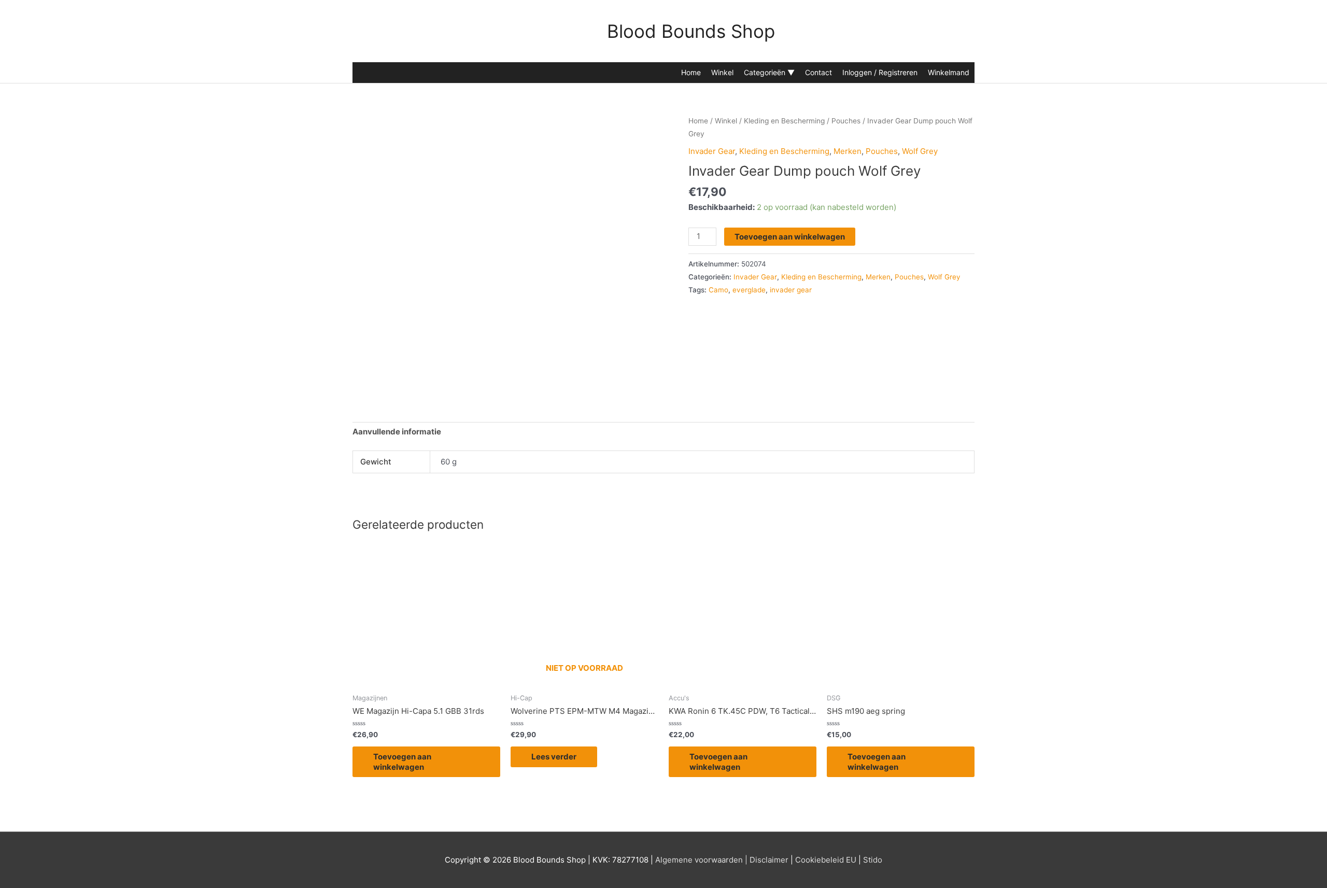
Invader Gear (711, 151)
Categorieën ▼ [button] (769, 72)
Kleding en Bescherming (784, 121)
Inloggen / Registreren (879, 72)
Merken (848, 151)
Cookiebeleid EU (825, 860)
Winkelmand (948, 72)
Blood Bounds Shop (691, 31)
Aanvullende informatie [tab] (396, 431)
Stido (872, 860)
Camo (718, 290)
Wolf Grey (920, 151)
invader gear (791, 290)
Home (691, 72)
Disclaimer (769, 860)
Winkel (722, 72)
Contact (818, 72)
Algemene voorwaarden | (701, 860)
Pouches (845, 121)
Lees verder (553, 757)
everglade (749, 290)
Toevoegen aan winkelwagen (790, 237)
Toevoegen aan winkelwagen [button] (402, 762)
